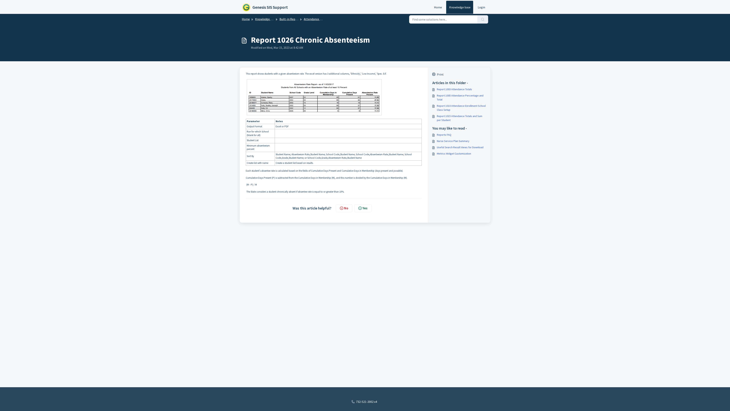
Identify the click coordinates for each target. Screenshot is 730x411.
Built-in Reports (290, 19)
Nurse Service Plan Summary (453, 141)
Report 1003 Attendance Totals (454, 89)
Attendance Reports (317, 19)
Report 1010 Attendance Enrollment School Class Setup (461, 108)
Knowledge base (460, 7)
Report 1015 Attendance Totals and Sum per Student (459, 118)
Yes (365, 208)
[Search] (482, 19)
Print (440, 74)
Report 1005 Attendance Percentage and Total (460, 97)
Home (438, 7)
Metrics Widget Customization (454, 153)
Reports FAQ (444, 134)
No (346, 208)
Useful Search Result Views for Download (460, 147)
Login (481, 7)
